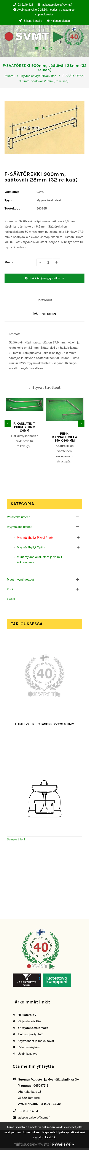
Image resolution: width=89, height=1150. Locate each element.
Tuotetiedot (43, 300)
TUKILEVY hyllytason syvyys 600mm (44, 724)
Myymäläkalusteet (19, 526)
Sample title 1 (16, 839)
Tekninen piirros (44, 313)
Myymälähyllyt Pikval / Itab (38, 76)
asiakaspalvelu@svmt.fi (57, 4)
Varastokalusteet (18, 517)
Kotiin (10, 589)
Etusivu (9, 76)
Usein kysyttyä (27, 1053)
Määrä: (9, 262)
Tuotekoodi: (13, 208)
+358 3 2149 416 (29, 1111)
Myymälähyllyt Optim (31, 547)
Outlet (11, 599)
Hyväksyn (63, 1144)
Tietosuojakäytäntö (30, 1034)
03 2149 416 (25, 4)
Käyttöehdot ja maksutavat (35, 1041)
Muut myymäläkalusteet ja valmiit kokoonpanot (39, 559)
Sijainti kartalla (32, 20)
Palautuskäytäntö (29, 1047)
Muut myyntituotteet (20, 579)
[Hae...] (44, 48)
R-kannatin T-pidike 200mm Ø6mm (24, 427)
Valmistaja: (13, 191)
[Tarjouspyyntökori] (51, 49)
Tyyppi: (10, 200)
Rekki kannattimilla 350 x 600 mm (64, 437)
